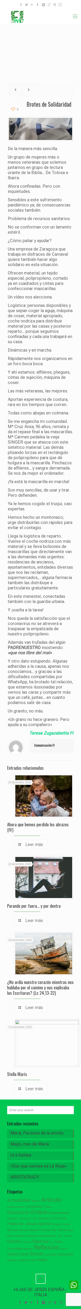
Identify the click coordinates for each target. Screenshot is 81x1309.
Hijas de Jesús (22, 1223)
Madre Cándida (40, 1230)
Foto (34, 1218)
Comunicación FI (44, 745)
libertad (12, 1230)
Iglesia (44, 1223)
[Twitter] (26, 5)
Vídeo (42, 1260)
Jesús (66, 1224)
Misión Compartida (28, 1236)
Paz (52, 1242)
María (62, 1230)
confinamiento (16, 1206)
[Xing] (54, 5)
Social (36, 1254)
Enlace (39, 1212)
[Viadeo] (49, 5)
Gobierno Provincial (52, 1218)
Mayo (70, 1230)
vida (33, 1260)
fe (18, 1218)
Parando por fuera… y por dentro (34, 905)
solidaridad (65, 1254)
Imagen (56, 1224)
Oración (14, 1241)
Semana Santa (18, 1254)
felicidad (25, 1218)
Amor (36, 1201)
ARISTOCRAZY (24, 1177)
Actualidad (19, 1200)
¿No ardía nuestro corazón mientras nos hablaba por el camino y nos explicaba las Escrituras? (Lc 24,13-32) (40, 987)
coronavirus (34, 1206)
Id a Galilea (20, 1155)
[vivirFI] (40, 16)
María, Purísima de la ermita (36, 1133)
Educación (18, 1212)
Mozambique (48, 1236)
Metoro (11, 1236)
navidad (68, 1236)
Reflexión (46, 1247)
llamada (24, 1230)
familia (11, 1218)
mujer (60, 1236)
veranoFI (23, 1260)
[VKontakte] (43, 5)
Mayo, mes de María (29, 1144)
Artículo (51, 1199)
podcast (28, 1248)
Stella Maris (17, 1074)
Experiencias (59, 1213)
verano (12, 1260)
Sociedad (50, 1254)
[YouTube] (32, 5)
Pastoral (40, 1241)
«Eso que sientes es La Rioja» (38, 1166)
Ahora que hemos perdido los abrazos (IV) (38, 827)
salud (63, 1248)
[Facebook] (21, 5)
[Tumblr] (37, 5)
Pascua (26, 1242)
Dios (47, 1207)
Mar (54, 1230)
